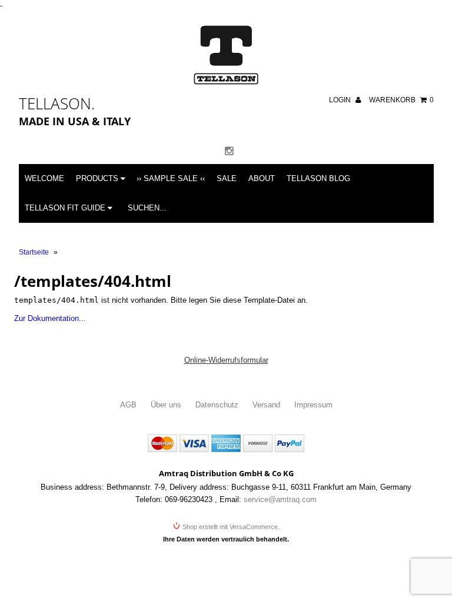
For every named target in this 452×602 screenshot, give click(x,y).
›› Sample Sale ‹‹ (171, 178)
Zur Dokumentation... (50, 318)
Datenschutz (216, 404)
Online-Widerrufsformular (226, 360)
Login (341, 100)
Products (98, 178)
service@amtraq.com (280, 499)
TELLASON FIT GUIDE (66, 207)
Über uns (166, 404)
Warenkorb (401, 100)
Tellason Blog (318, 178)
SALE (227, 178)
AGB (128, 404)
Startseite (34, 252)
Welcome (44, 178)
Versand (266, 404)
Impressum (313, 404)
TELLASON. (57, 103)
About (261, 178)
